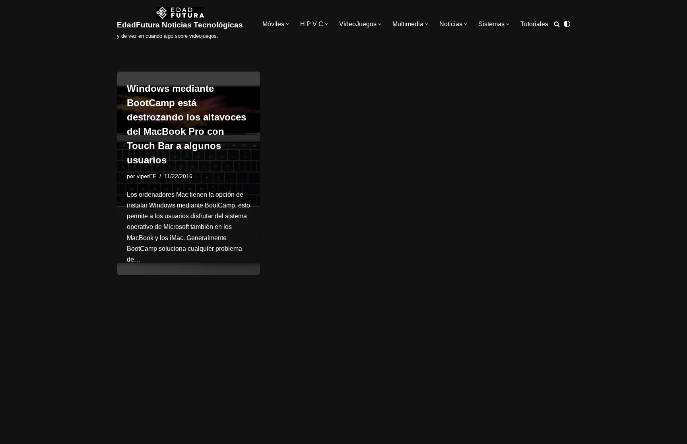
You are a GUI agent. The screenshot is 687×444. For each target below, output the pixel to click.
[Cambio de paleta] (567, 24)
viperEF (146, 176)
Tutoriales (534, 24)
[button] (287, 24)
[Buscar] (557, 24)
